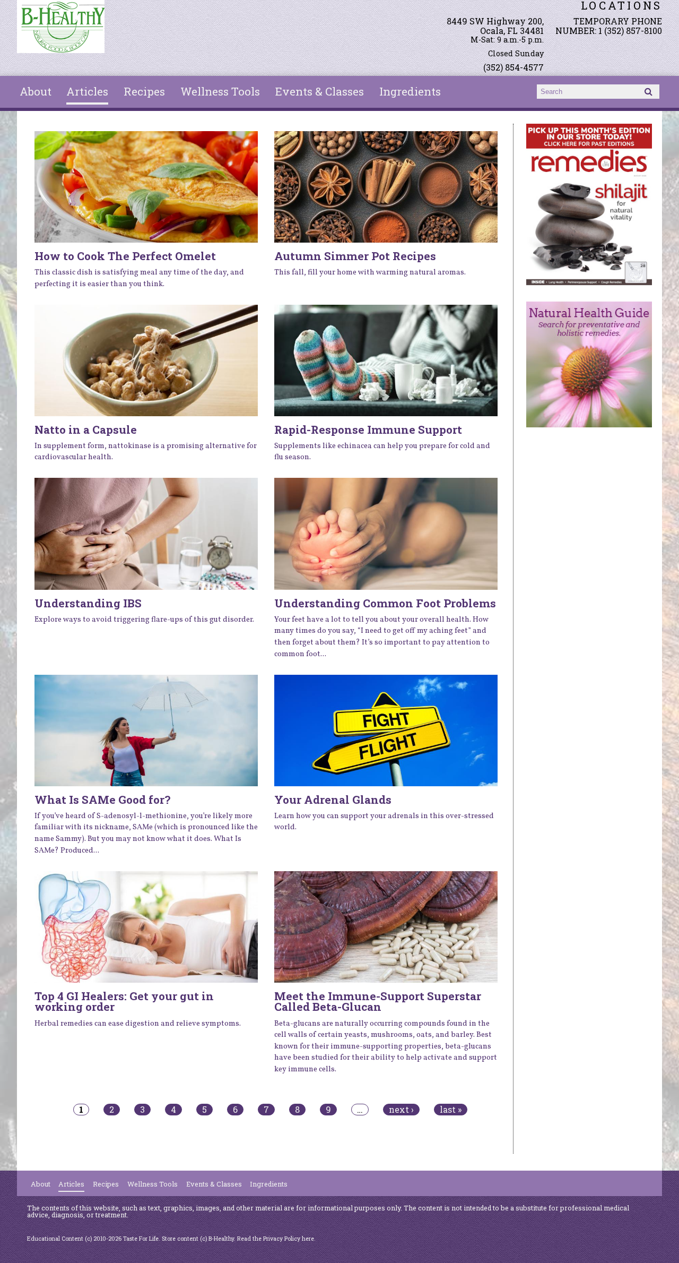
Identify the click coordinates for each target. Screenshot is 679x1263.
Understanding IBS (88, 603)
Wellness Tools (220, 91)
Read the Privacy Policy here (275, 1238)
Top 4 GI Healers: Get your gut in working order (124, 1002)
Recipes (144, 91)
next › (401, 1109)
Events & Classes (319, 91)
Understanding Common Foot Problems (385, 603)
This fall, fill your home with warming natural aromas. (370, 272)
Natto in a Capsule (85, 429)
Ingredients (410, 91)
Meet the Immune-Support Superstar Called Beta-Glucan (377, 1002)
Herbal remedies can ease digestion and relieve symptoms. (137, 1023)
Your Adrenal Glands (332, 799)
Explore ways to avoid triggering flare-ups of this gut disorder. (144, 619)
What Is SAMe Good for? (102, 799)
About (35, 91)
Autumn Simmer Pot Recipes (355, 255)
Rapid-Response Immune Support (368, 429)
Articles (87, 91)
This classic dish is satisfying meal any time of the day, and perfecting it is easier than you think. (139, 278)
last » (451, 1109)
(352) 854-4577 (513, 67)
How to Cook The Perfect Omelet (125, 255)
